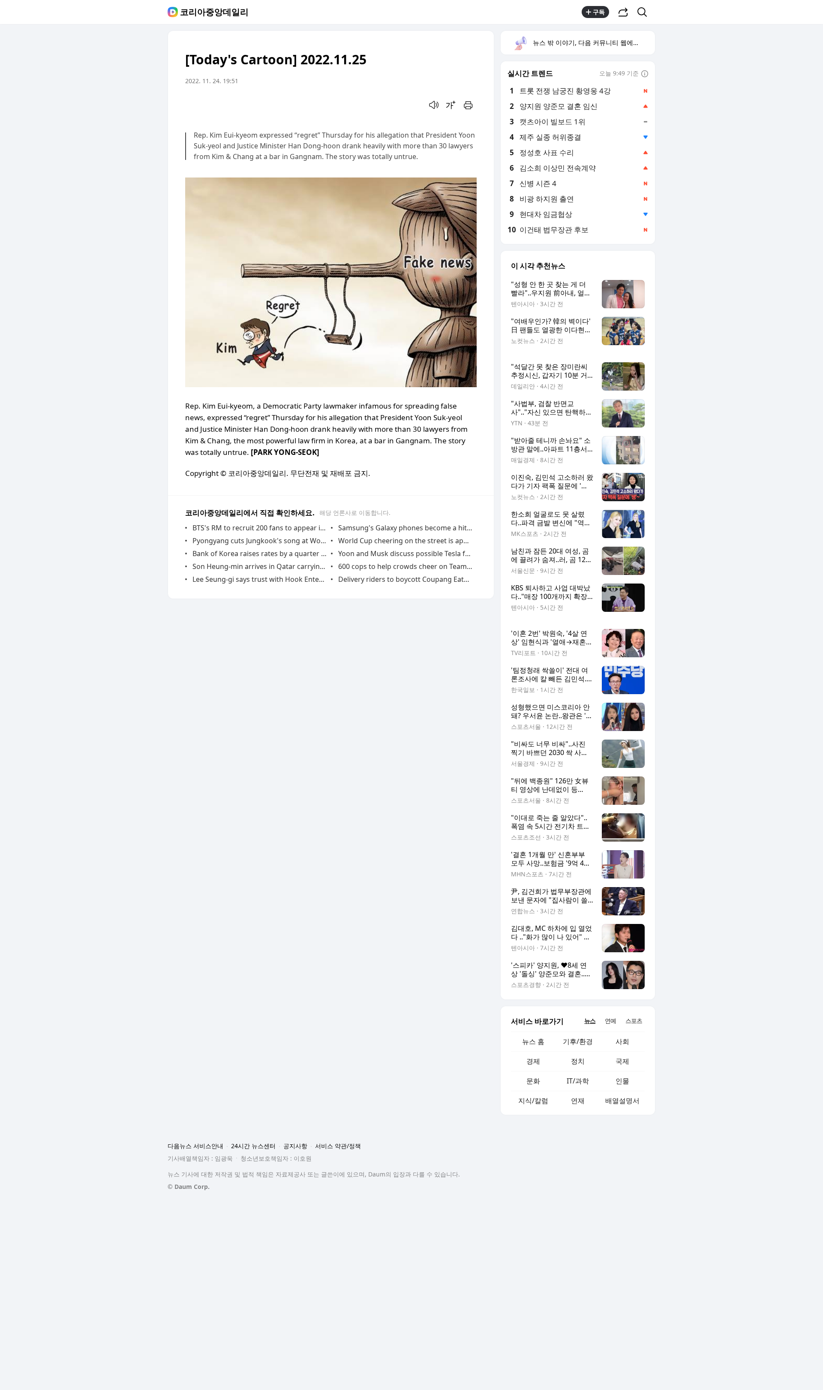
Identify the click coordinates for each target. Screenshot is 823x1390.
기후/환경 (578, 1041)
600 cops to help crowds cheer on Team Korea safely (405, 566)
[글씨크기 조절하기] (451, 105)
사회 (622, 1041)
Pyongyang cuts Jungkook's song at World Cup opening (259, 540)
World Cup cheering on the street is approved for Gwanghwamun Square (405, 540)
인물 (622, 1081)
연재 (578, 1100)
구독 (599, 12)
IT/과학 (578, 1081)
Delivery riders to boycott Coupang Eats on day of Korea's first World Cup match (405, 579)
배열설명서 (622, 1100)
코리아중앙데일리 (214, 12)
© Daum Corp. (189, 1186)
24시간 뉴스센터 (253, 1146)
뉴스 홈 (533, 1041)
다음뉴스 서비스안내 (195, 1146)
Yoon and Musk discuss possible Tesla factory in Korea (405, 553)
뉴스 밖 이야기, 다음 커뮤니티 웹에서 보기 (593, 42)
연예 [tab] (610, 1021)
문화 (533, 1081)
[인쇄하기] (468, 105)
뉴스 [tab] (589, 1021)
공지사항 (295, 1146)
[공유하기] (623, 12)
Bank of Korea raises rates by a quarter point (259, 553)
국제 (622, 1061)
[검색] (644, 12)
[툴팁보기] (644, 74)
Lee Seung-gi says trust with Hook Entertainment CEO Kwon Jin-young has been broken (259, 579)
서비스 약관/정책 (338, 1146)
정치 (578, 1061)
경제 (533, 1061)
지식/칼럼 (533, 1100)
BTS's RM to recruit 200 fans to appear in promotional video (259, 528)
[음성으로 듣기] (433, 105)
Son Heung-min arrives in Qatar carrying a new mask (259, 566)
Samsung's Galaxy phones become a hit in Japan (405, 528)
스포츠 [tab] (633, 1021)
